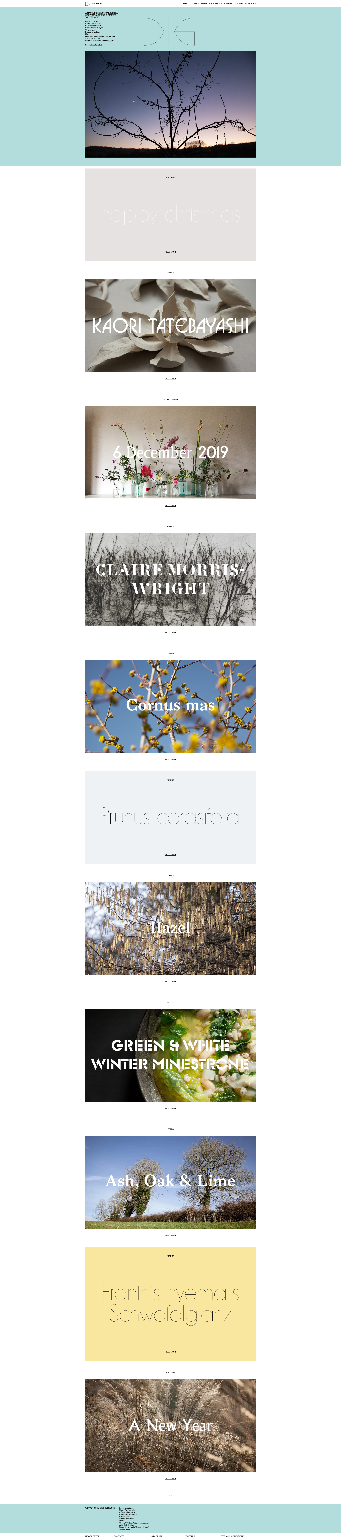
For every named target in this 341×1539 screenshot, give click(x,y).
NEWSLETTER (92, 1536)
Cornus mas (90, 30)
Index (204, 4)
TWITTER (190, 1536)
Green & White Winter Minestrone (100, 36)
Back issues (215, 4)
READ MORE (170, 252)
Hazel (87, 34)
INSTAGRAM (155, 1536)
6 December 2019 (93, 26)
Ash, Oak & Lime (92, 38)
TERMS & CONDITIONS (232, 1536)
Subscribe (250, 4)
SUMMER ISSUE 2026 (233, 4)
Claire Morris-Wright (94, 28)
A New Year (124, 1529)
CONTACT (119, 1536)
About (186, 4)
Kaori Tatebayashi (93, 24)
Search (195, 4)
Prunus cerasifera (92, 32)
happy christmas (92, 21)
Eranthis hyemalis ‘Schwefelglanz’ (100, 41)
